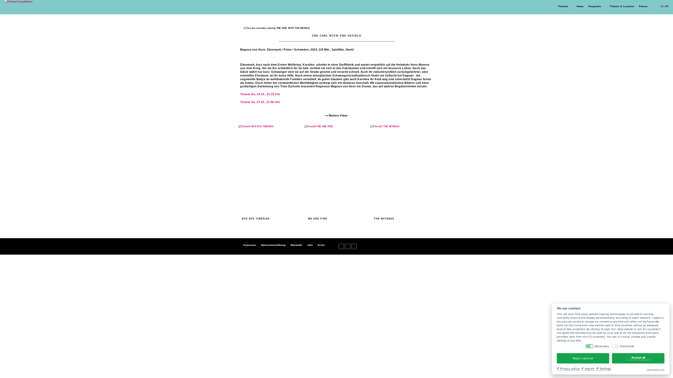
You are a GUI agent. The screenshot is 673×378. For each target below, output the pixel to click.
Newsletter (296, 245)
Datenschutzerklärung (273, 245)
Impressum (249, 245)
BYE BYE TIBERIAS (256, 218)
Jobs (310, 245)
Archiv (321, 245)
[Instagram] (347, 246)
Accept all (638, 358)
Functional (627, 346)
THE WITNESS (384, 218)
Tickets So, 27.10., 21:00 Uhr (260, 102)
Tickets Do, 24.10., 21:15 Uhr (260, 94)
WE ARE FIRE (317, 218)
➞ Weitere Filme (336, 115)
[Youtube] (354, 246)
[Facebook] (341, 246)
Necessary (602, 346)
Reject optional (583, 358)
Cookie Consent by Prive (655, 369)
